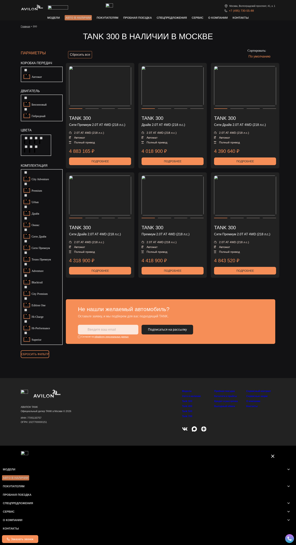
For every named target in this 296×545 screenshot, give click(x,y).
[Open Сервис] (288, 511)
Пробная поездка (224, 391)
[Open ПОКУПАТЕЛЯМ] (288, 486)
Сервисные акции (256, 396)
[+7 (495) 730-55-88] (226, 10)
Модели (186, 391)
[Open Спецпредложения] (288, 503)
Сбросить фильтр (35, 354)
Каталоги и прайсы (225, 396)
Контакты (252, 406)
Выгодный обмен (224, 406)
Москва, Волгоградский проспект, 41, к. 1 (252, 6)
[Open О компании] (288, 520)
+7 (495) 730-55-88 (241, 10)
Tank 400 (187, 406)
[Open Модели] (288, 469)
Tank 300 (187, 401)
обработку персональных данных (111, 336)
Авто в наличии (191, 396)
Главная (25, 26)
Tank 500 (187, 411)
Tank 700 (187, 416)
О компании (253, 401)
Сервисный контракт (258, 391)
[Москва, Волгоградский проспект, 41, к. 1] (226, 6)
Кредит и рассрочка (226, 401)
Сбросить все (80, 54)
